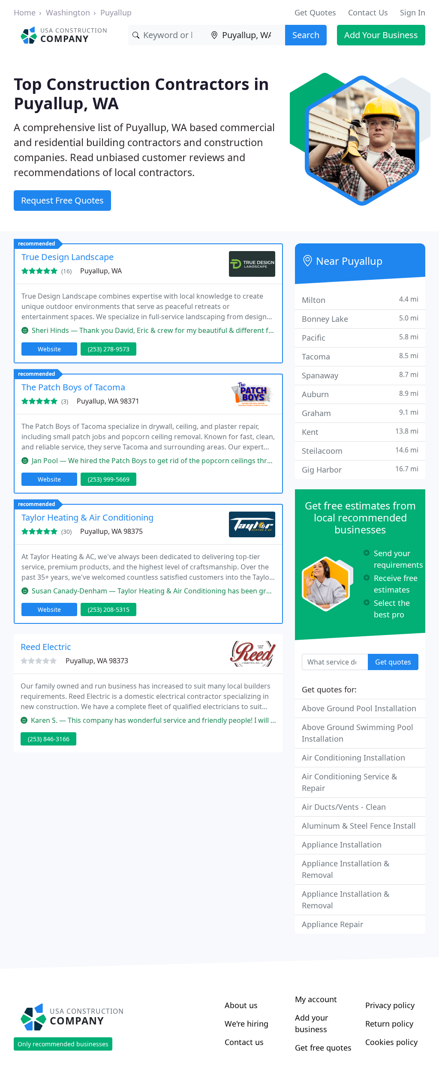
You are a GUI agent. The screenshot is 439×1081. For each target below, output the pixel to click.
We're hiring (246, 1023)
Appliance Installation (342, 844)
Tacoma (360, 356)
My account (316, 999)
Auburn (360, 394)
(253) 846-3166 (48, 739)
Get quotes (393, 662)
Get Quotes (315, 12)
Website (49, 349)
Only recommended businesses (63, 1044)
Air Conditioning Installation (353, 757)
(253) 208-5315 (108, 609)
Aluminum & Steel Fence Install (359, 825)
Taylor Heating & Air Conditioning (87, 517)
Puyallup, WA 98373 (97, 660)
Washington (68, 12)
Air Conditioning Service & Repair (349, 782)
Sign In (412, 12)
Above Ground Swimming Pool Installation (357, 733)
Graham (360, 412)
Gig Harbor (360, 469)
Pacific (360, 337)
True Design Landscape (67, 257)
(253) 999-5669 (108, 479)
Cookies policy (391, 1042)
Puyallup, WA (101, 270)
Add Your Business (381, 35)
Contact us (244, 1042)
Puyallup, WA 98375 (111, 531)
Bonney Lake (360, 318)
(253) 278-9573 (108, 349)
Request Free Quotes (62, 200)
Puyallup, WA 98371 (108, 401)
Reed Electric (46, 647)
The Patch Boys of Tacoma (73, 387)
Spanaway (360, 375)
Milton (360, 299)
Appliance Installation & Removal (345, 869)
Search (305, 35)
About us (241, 1005)
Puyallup (116, 12)
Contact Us (368, 12)
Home (25, 12)
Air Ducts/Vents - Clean (344, 807)
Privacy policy (390, 1005)
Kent (360, 431)
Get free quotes (323, 1047)
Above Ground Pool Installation (359, 708)
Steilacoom (360, 450)
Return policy (389, 1023)
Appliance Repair (332, 924)
